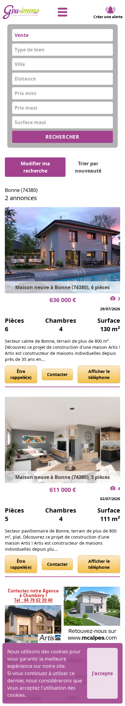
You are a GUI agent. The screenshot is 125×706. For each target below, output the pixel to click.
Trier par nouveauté (88, 167)
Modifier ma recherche (35, 167)
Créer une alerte (108, 16)
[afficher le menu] (62, 12)
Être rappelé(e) (21, 374)
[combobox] (62, 35)
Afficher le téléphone (99, 374)
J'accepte (102, 673)
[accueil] (22, 12)
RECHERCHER (62, 137)
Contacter (57, 374)
